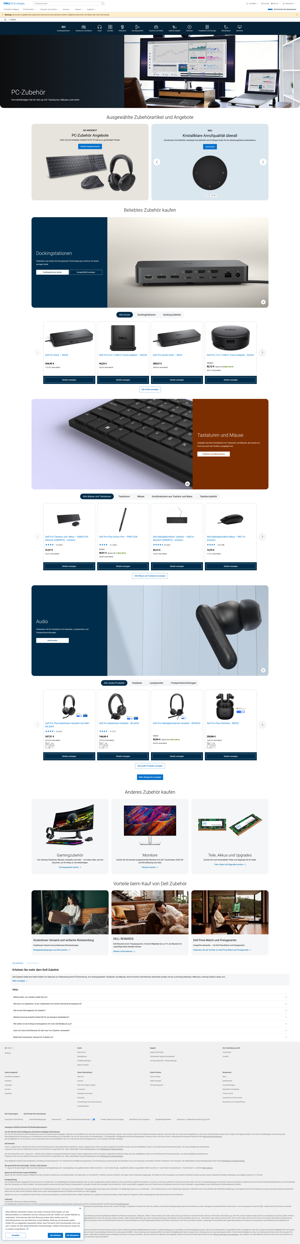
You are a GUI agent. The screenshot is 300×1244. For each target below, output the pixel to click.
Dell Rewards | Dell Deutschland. (111, 1149)
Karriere (80, 1081)
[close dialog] (297, 14)
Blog (224, 1077)
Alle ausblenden (33, 963)
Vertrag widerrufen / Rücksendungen (163, 1061)
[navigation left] (46, 314)
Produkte (8, 1081)
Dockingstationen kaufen (52, 272)
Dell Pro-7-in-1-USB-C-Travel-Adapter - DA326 (230, 355)
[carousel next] (263, 162)
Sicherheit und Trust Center (232, 1098)
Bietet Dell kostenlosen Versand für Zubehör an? (33, 1037)
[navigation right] (254, 314)
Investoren (81, 1089)
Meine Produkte (83, 1065)
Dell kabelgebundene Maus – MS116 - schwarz (226, 538)
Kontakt (226, 1056)
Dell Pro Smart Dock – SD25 (167, 355)
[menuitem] (29, 9)
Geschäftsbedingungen (37, 1119)
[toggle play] (263, 302)
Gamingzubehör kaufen (69, 867)
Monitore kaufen (149, 867)
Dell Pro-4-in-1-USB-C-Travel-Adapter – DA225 (123, 355)
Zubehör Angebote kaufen (90, 146)
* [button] (245, 944)
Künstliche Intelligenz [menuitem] (11, 9)
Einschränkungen (122, 1204)
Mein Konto (81, 1052)
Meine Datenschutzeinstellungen (79, 1119)
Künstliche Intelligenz (12, 1077)
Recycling (80, 1098)
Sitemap (8, 1053)
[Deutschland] (5, 20)
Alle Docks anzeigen (150, 389)
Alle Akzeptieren (72, 1235)
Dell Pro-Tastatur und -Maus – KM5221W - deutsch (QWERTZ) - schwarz (67, 538)
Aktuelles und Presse (84, 1093)
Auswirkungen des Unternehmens (89, 1102)
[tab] (124, 315)
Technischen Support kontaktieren (162, 1056)
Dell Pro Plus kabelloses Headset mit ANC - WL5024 (67, 725)
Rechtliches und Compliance (139, 1119)
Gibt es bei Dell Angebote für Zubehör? (29, 1010)
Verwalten (15, 1235)
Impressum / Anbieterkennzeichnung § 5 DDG (193, 1119)
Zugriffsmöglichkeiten (163, 1119)
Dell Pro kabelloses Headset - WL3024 (119, 723)
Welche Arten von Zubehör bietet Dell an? (30, 997)
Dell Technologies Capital (86, 1085)
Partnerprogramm (156, 1085)
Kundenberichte (83, 1106)
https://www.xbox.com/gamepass (226, 1234)
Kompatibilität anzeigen (86, 272)
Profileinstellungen (84, 1061)
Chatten (93, 1191)
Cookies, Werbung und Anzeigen (112, 1119)
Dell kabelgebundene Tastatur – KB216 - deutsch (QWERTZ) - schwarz (174, 538)
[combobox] (69, 3)
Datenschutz (56, 1119)
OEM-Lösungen (155, 1081)
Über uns (80, 1077)
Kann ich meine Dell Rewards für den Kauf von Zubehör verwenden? (41, 1030)
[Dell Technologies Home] (14, 3)
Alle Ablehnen (55, 1235)
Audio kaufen (52, 640)
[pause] (206, 195)
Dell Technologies (11, 1114)
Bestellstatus (82, 1056)
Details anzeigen (69, 380)
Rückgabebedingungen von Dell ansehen (50, 950)
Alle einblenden (17, 963)
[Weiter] (262, 352)
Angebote (8, 1093)
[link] (265, 3)
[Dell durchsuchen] (102, 3)
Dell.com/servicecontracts (212, 1136)
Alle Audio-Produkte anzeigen (150, 766)
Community (227, 1052)
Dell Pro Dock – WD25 (56, 355)
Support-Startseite (156, 1052)
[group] (209, 162)
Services (8, 1089)
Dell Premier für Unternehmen (285, 9)
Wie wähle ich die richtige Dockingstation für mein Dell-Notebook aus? (42, 1024)
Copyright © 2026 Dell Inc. (14, 1119)
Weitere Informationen (122, 951)
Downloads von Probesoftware (234, 1102)
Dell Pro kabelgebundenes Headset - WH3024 (176, 723)
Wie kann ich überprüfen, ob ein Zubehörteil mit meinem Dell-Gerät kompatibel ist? (47, 1004)
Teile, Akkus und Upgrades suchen (228, 864)
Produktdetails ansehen (210, 142)
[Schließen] (80, 1208)
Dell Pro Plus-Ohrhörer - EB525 (223, 723)
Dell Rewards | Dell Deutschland (233, 1161)
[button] (252, 3)
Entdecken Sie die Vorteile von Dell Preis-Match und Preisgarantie (221, 950)
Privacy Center (228, 1093)
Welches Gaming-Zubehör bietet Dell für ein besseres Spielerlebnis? (41, 1017)
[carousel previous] (156, 162)
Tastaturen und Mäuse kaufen (213, 454)
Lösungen (8, 1085)
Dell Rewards (227, 1081)
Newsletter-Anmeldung (231, 1089)
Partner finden (155, 1077)
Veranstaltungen (229, 1085)
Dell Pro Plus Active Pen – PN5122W (118, 536)
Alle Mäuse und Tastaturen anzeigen (150, 576)
